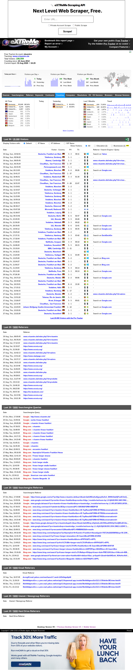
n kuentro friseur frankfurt (41, 423)
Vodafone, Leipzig (54, 213)
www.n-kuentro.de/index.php (34, 363)
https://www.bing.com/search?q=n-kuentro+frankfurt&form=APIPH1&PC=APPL (64, 539)
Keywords (39, 95)
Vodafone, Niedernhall (52, 177)
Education (101, 146)
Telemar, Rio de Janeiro (51, 297)
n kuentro (34, 443)
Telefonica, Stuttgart (53, 255)
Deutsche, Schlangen (52, 190)
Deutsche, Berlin (54, 216)
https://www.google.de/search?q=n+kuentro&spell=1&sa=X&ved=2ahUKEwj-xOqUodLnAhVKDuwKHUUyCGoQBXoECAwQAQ (81, 523)
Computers (70, 95)
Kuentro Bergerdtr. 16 (41, 479)
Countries (60, 95)
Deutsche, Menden (53, 294)
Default (29, 143)
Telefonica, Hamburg (53, 235)
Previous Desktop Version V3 (69, 627)
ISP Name (70, 143)
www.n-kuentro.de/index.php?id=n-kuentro (110, 161)
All (89, 146)
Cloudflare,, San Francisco (50, 164)
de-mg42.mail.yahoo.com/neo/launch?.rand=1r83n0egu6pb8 (47, 577)
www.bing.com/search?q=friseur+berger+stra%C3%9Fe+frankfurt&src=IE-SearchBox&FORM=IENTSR (73, 546)
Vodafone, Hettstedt (53, 222)
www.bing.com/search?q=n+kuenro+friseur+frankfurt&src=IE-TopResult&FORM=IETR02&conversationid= (75, 516)
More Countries (68, 131)
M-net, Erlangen (55, 301)
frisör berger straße (40, 462)
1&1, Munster (56, 219)
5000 (15, 327)
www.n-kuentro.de (21, 56)
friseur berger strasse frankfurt (45, 469)
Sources (6, 95)
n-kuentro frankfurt (40, 459)
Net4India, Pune (55, 271)
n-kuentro (36, 426)
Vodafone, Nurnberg (53, 291)
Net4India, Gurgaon (53, 242)
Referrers (29, 95)
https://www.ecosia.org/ (32, 346)
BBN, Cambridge (54, 248)
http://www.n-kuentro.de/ (40, 417)
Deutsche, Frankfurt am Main (49, 154)
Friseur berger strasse (41, 456)
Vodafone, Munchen (53, 170)
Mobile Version (90, 627)
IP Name (41, 143)
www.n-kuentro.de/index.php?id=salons (109, 294)
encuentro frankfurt (40, 449)
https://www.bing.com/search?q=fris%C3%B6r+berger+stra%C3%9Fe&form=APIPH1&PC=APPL (71, 543)
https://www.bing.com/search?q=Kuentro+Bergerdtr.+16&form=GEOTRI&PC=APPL (66, 559)
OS (90, 95)
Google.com (107, 170)
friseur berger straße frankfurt (44, 466)
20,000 (16, 139)
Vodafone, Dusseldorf (52, 245)
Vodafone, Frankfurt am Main (49, 232)
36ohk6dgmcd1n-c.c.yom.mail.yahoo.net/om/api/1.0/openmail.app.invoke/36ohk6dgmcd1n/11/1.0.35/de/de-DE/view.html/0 (71, 580)
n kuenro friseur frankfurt (43, 436)
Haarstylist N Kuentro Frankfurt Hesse (48, 453)
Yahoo (104, 154)
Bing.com (106, 258)
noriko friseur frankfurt (40, 420)
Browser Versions (122, 95)
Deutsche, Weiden (54, 278)
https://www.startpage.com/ (34, 356)
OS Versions (98, 95)
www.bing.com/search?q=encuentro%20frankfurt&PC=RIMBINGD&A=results (63, 530)
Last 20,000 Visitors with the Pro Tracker (66, 318)
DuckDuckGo (107, 235)
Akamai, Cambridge (53, 161)
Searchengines (18, 95)
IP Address (55, 143)
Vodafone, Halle (55, 288)
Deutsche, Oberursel (53, 206)
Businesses (119, 146)
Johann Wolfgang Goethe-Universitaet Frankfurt (42, 307)
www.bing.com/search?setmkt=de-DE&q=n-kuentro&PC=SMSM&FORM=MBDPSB (65, 507)
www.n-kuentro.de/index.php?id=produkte (40, 379)
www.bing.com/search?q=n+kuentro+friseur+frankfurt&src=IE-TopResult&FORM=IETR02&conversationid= (75, 510)
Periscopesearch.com (52, 167)
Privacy (129, 631)
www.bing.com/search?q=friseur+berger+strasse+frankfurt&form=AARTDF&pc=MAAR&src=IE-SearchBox (75, 549)
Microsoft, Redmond (53, 209)
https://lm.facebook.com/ (33, 392)
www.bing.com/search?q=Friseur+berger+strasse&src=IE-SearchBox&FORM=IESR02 (67, 536)
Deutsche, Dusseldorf (52, 314)
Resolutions (82, 95)
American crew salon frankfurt (43, 475)
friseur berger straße (41, 472)
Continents (49, 95)
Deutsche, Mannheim (52, 252)
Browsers (108, 95)
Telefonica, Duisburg (53, 157)
